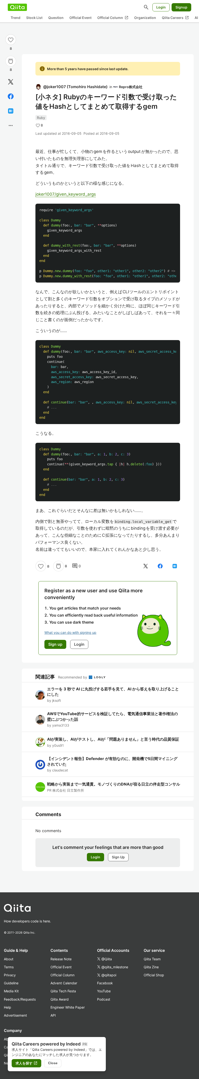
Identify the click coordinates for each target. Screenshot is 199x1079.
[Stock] (10, 61)
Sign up (55, 644)
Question (56, 18)
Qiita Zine (151, 967)
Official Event (80, 18)
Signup (181, 7)
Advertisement (15, 1015)
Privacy (10, 975)
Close (53, 1063)
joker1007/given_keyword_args (65, 194)
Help (7, 1007)
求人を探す (26, 1063)
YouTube (104, 991)
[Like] (10, 39)
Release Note (61, 959)
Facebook (105, 983)
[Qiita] (17, 7)
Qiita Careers (175, 17)
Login (161, 7)
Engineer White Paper (67, 1007)
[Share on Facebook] (10, 96)
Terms (9, 967)
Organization (145, 18)
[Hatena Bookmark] (10, 111)
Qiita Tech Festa (63, 991)
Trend (15, 18)
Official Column (112, 17)
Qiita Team (152, 959)
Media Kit (11, 991)
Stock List (34, 18)
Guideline (11, 983)
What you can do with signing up (70, 632)
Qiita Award (59, 999)
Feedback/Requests (20, 999)
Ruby (41, 118)
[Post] (10, 81)
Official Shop (154, 975)
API (53, 1015)
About (8, 959)
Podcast (103, 999)
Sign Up (118, 857)
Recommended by (73, 677)
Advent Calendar (63, 983)
